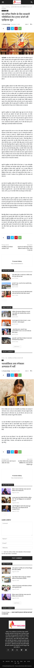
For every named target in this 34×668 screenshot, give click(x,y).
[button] (2, 2)
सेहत (25, 661)
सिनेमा (21, 661)
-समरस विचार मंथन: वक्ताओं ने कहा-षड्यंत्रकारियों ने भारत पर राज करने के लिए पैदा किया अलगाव (21, 331)
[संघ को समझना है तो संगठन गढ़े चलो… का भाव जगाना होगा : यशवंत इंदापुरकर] (6, 323)
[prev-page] (3, 300)
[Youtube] (26, 650)
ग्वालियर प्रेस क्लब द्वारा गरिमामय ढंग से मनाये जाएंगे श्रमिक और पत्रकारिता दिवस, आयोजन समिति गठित (21, 313)
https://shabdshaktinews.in (17, 263)
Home (3, 7)
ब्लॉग (18, 663)
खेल (18, 661)
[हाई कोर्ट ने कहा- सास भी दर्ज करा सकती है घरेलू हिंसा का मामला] (6, 285)
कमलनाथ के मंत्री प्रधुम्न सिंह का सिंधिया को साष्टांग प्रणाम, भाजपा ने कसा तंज (25, 248)
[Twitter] (12, 28)
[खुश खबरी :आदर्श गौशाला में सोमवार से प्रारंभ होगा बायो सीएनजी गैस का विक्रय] (6, 340)
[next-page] (5, 300)
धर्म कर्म (28, 661)
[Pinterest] (16, 28)
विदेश (12, 661)
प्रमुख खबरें (4, 279)
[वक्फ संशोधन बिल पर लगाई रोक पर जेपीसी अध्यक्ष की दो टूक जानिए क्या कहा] (6, 277)
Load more (16, 346)
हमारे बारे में (7, 661)
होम (3, 661)
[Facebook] (8, 28)
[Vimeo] (21, 650)
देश (7, 10)
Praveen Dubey (6, 24)
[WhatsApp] (20, 28)
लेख (15, 663)
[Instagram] (12, 650)
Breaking (8, 7)
